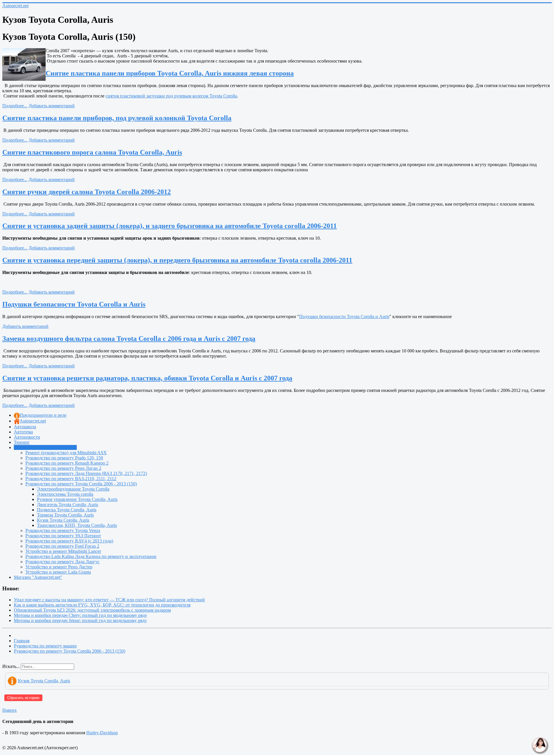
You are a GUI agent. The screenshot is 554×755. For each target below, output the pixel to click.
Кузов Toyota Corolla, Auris (63, 520)
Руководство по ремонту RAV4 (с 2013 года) (69, 540)
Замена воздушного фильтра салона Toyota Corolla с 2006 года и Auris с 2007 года (128, 338)
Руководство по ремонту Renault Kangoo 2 (66, 463)
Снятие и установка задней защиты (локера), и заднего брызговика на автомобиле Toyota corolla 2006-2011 (169, 226)
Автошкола (25, 426)
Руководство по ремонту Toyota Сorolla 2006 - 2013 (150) (81, 483)
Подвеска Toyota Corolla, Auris (66, 509)
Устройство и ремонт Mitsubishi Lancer (63, 551)
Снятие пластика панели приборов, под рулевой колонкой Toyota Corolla (116, 118)
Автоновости (27, 437)
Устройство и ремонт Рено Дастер (58, 566)
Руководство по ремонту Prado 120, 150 (64, 457)
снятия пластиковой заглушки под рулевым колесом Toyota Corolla (171, 95)
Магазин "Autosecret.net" (38, 577)
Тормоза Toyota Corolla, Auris (65, 514)
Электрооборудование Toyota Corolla (73, 489)
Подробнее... (14, 105)
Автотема (23, 431)
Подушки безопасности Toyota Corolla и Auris (73, 304)
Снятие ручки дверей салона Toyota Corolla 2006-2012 (86, 192)
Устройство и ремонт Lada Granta (58, 572)
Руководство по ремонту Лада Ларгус (62, 561)
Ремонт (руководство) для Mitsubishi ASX (66, 452)
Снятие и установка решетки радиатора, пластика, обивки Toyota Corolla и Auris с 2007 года (147, 378)
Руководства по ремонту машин (45, 447)
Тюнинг (22, 442)
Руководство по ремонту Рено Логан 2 (63, 468)
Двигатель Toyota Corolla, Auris (67, 504)
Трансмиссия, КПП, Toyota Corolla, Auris (77, 525)
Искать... (11, 666)
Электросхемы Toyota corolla (65, 494)
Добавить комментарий (52, 105)
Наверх (9, 710)
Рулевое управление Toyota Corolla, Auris (77, 499)
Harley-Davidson (102, 732)
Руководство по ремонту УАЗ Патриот (63, 535)
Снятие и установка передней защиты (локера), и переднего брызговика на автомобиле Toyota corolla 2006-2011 (177, 260)
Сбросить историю (23, 698)
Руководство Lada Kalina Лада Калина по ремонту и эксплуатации (90, 556)
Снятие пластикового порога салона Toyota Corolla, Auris (92, 152)
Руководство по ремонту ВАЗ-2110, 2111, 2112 (70, 478)
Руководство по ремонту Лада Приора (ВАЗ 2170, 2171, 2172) (86, 473)
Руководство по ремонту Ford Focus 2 (62, 546)
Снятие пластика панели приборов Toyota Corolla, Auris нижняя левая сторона (170, 73)
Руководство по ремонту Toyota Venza (62, 530)
